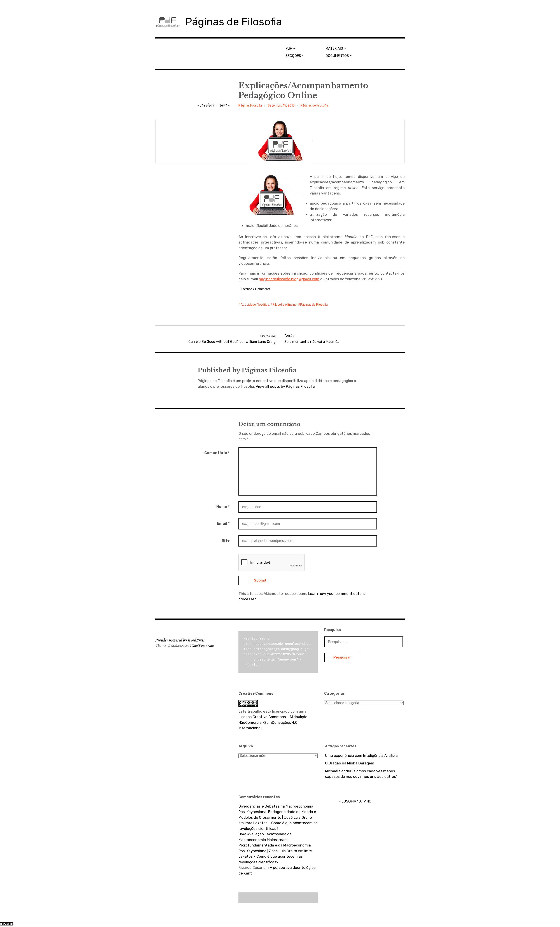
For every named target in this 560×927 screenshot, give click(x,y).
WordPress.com (202, 646)
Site (226, 540)
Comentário (217, 452)
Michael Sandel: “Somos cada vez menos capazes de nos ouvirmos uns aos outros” (361, 774)
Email (223, 523)
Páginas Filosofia (250, 105)
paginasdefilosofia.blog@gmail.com (289, 279)
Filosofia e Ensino (285, 305)
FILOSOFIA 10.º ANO (355, 801)
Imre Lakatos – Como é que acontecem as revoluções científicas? (275, 856)
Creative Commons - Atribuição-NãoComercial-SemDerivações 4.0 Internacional (273, 722)
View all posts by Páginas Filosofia (285, 386)
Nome (223, 506)
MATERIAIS (334, 48)
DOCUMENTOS (337, 56)
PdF (288, 48)
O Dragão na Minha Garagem (349, 763)
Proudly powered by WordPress (180, 640)
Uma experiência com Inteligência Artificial (362, 755)
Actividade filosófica (255, 305)
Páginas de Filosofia (233, 22)
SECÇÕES (293, 56)
